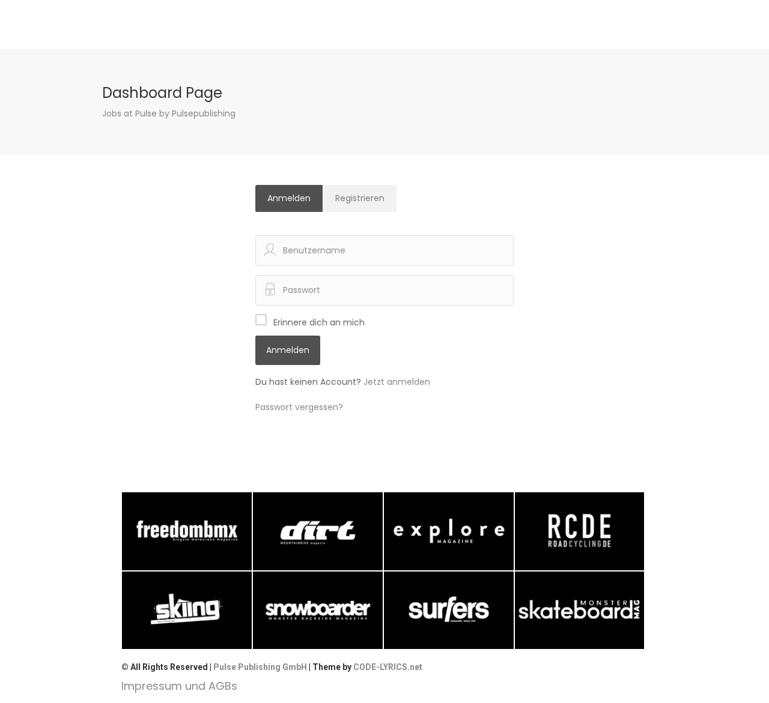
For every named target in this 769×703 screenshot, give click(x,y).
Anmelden (289, 198)
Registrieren (359, 198)
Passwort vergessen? (299, 407)
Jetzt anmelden (396, 382)
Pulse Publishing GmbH (260, 667)
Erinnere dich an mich (319, 322)
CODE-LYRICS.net (387, 667)
